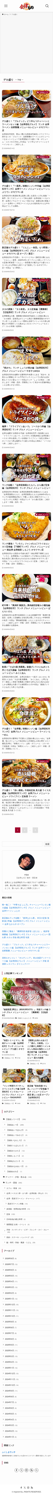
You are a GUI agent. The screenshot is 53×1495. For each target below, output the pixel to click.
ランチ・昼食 (13, 1182)
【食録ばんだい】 (15, 1161)
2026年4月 (11, 1281)
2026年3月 (11, 1287)
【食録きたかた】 (15, 1150)
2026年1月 (11, 1298)
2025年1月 (11, 1367)
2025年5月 (11, 1344)
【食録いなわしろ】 (16, 1140)
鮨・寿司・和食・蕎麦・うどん (20, 1242)
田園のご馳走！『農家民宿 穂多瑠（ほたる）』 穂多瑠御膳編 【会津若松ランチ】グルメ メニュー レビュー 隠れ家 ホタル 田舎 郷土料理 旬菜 (26, 934)
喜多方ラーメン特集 (18, 1203)
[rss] (31, 1470)
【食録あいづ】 (15, 1125)
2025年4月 (11, 1350)
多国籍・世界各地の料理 (18, 1209)
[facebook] (16, 1470)
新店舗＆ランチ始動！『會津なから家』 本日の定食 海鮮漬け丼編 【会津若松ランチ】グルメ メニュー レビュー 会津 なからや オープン (26, 920)
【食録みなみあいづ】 (16, 1166)
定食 (10, 1214)
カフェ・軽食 (13, 1188)
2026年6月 (11, 1269)
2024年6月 (11, 1408)
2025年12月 (12, 1304)
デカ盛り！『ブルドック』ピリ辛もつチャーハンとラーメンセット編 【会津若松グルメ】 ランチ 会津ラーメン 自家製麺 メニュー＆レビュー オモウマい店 (26, 947)
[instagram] (26, 1470)
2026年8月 (11, 1258)
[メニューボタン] (6, 6)
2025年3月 (11, 1356)
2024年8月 (11, 1396)
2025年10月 (12, 1315)
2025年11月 (12, 1310)
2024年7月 (11, 1402)
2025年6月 (11, 1338)
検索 (47, 843)
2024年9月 (11, 1390)
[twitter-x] (21, 1470)
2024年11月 (12, 1379)
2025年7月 (11, 1333)
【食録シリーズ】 (15, 1119)
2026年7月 (11, 1264)
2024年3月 (11, 1425)
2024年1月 (11, 1436)
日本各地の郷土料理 (16, 1219)
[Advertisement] (26, 44)
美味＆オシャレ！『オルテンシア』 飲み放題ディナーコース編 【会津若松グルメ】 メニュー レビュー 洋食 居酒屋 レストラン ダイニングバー (26, 960)
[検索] (36, 1470)
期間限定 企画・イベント (18, 1224)
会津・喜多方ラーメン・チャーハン (23, 1198)
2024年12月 (12, 1373)
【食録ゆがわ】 (14, 1171)
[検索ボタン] (47, 6)
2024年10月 (12, 1385)
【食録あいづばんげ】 (16, 1130)
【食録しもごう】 (15, 1156)
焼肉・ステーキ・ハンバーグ (20, 1237)
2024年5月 (11, 1413)
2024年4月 (11, 1419)
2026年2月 (11, 1293)
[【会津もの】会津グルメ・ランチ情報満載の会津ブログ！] (26, 6)
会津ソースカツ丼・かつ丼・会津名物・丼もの (27, 1193)
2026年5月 (11, 1275)
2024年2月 (11, 1431)
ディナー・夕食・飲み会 (18, 1176)
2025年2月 (11, 1361)
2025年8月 (11, 1327)
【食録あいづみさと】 (16, 1135)
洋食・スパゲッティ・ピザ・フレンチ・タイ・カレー (27, 1230)
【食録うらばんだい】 (16, 1145)
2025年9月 (11, 1321)
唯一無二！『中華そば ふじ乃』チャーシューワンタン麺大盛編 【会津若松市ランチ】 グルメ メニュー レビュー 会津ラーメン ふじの (26, 907)
